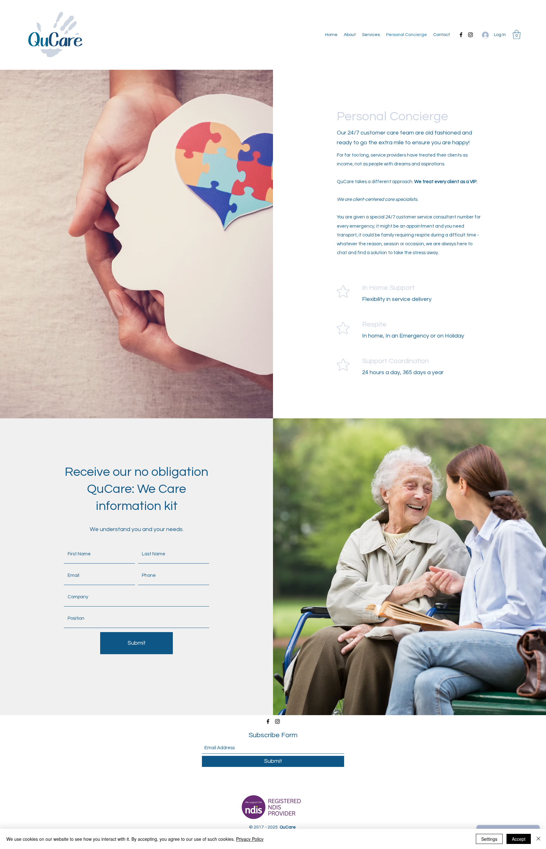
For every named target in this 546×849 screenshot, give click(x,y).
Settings (489, 839)
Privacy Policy (250, 839)
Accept (518, 839)
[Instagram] (470, 35)
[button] (516, 34)
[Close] (538, 839)
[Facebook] (461, 35)
